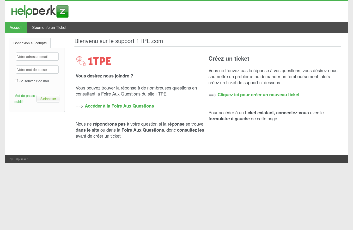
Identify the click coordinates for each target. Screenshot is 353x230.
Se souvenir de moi (33, 80)
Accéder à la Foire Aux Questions (119, 105)
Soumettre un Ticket (49, 27)
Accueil (16, 27)
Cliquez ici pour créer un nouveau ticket (258, 94)
